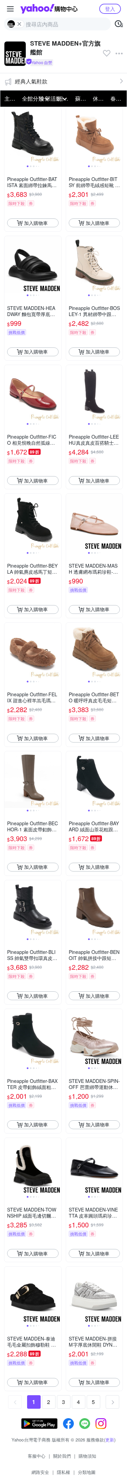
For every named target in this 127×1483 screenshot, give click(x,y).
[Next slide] (56, 135)
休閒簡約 (99, 98)
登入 (110, 8)
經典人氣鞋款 (31, 81)
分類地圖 (87, 1472)
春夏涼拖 (117, 98)
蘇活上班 (82, 98)
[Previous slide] (8, 135)
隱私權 (63, 1472)
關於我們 (62, 1456)
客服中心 (36, 1456)
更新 (109, 1439)
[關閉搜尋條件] (19, 24)
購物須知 (87, 1456)
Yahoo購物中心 (49, 9)
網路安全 (40, 1472)
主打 (9, 98)
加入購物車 (36, 222)
